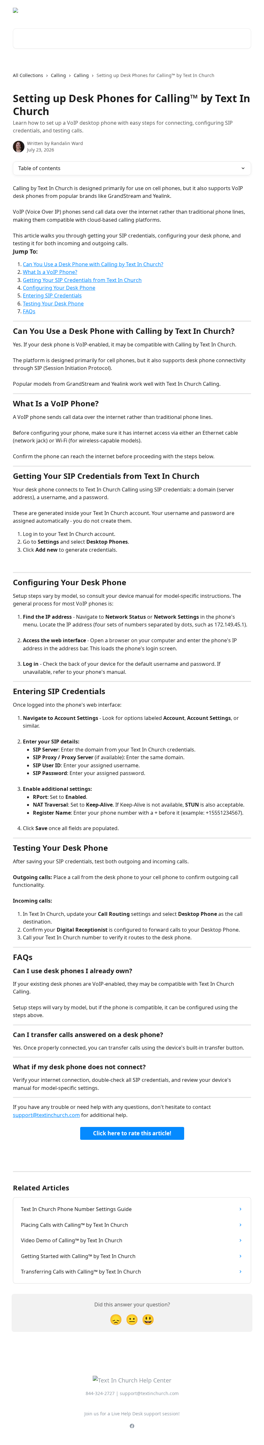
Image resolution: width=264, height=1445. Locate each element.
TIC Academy (232, 10)
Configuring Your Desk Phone (59, 287)
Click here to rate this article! (132, 1133)
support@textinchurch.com (46, 1115)
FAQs (29, 311)
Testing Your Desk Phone (53, 303)
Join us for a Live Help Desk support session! (132, 1414)
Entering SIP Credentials (52, 295)
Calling (58, 75)
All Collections (28, 75)
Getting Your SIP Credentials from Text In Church (82, 280)
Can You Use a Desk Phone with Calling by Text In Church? (93, 264)
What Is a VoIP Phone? (50, 272)
